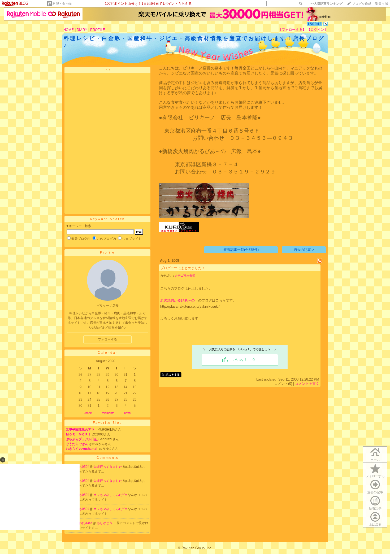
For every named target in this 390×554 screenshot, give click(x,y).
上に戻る (375, 524)
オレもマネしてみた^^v (110, 495)
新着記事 (375, 508)
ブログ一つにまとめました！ (182, 268)
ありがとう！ (106, 523)
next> (127, 413)
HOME (68, 30)
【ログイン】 (317, 30)
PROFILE (97, 30)
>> (326, 4)
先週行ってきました (108, 467)
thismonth (108, 413)
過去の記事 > (304, 250)
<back (88, 413)
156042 (314, 24)
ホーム (375, 460)
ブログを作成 (361, 4)
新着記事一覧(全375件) (241, 250)
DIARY (82, 30)
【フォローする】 (292, 30)
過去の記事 (375, 492)
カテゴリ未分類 (185, 275)
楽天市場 (381, 4)
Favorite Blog (107, 423)
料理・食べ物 (62, 4)
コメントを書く (307, 384)
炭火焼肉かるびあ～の (177, 300)
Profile (107, 252)
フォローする (107, 339)
